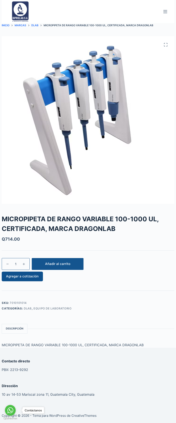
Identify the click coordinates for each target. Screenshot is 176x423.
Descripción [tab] (14, 328)
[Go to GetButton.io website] (10, 418)
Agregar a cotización (22, 276)
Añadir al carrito (57, 264)
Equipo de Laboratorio (52, 308)
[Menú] (165, 12)
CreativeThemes (84, 416)
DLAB (28, 308)
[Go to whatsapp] (10, 410)
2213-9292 (19, 370)
